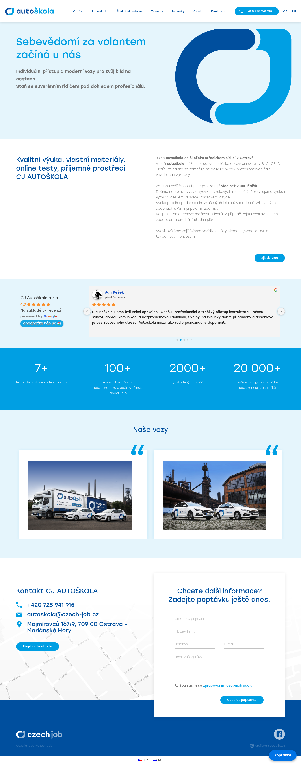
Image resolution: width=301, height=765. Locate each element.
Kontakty (218, 11)
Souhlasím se (215, 686)
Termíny (157, 11)
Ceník (197, 11)
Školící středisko (129, 11)
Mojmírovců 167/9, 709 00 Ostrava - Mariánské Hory (77, 627)
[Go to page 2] (184, 340)
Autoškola (99, 11)
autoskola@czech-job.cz (63, 614)
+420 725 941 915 (259, 11)
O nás (77, 11)
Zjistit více (269, 257)
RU (294, 11)
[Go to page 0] (177, 340)
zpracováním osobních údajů (227, 686)
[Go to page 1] (181, 340)
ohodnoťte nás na (39, 323)
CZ (285, 11)
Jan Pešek (114, 292)
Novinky (178, 11)
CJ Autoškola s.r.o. (39, 297)
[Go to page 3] (187, 339)
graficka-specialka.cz (270, 745)
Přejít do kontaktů (37, 646)
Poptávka (282, 755)
